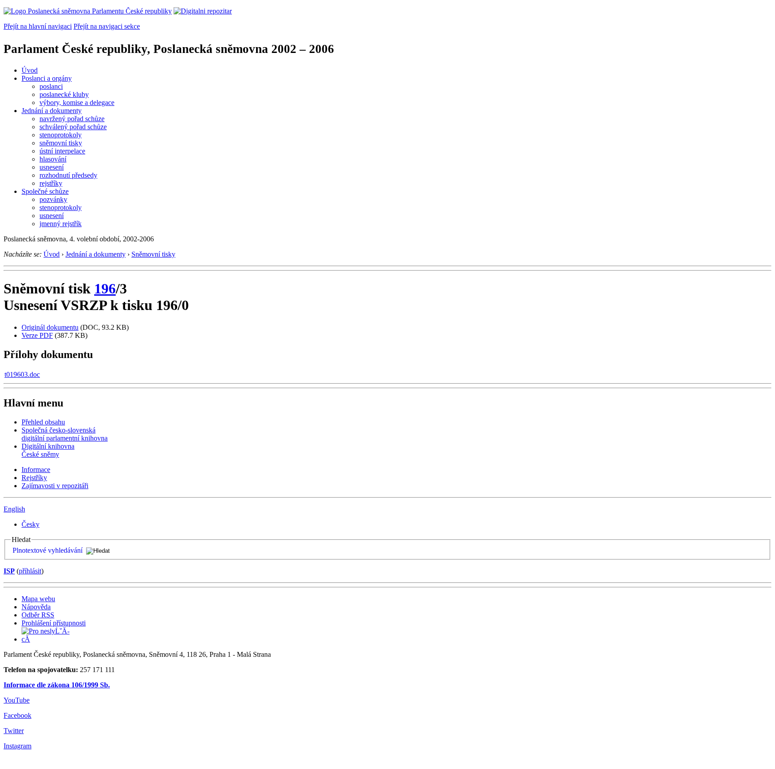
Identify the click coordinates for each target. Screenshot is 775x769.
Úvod (30, 70)
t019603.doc (22, 374)
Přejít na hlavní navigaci (38, 26)
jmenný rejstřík (60, 223)
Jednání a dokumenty (52, 110)
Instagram (17, 746)
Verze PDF (37, 335)
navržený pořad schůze (71, 118)
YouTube (17, 700)
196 (105, 288)
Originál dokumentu (50, 327)
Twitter (14, 730)
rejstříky (50, 183)
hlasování (52, 159)
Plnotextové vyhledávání (48, 550)
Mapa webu (38, 599)
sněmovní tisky (60, 143)
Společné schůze (45, 191)
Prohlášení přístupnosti (54, 623)
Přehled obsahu (43, 422)
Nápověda (36, 607)
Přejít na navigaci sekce (107, 26)
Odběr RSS (38, 615)
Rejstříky (34, 477)
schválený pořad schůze (73, 127)
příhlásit (30, 571)
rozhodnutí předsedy (68, 175)
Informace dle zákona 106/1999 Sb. (57, 685)
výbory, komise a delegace (76, 102)
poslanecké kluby (64, 94)
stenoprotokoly (60, 135)
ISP (9, 571)
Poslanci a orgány (47, 78)
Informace (36, 469)
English (14, 509)
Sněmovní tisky (153, 254)
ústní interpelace (62, 151)
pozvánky (53, 199)
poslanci (51, 86)
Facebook (17, 715)
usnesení (51, 167)
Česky (30, 524)
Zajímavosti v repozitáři (55, 485)
